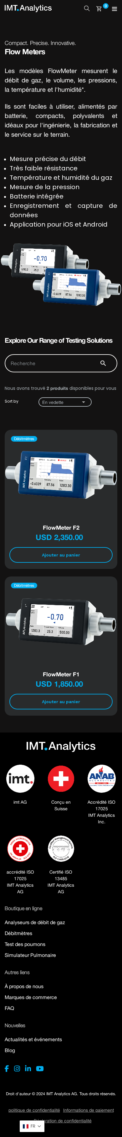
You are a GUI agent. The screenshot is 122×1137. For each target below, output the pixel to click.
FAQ (9, 1008)
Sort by (11, 401)
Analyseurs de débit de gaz (35, 922)
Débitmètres (18, 933)
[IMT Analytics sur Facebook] (7, 1069)
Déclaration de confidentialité (63, 1120)
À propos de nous (24, 986)
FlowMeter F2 (61, 527)
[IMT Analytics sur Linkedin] (28, 1069)
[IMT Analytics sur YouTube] (40, 1069)
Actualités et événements (33, 1039)
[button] (32, 1126)
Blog (10, 1050)
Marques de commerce (31, 997)
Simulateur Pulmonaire (30, 955)
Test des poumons (25, 944)
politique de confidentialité (34, 1110)
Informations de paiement (88, 1110)
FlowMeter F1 (61, 674)
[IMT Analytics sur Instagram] (17, 1069)
